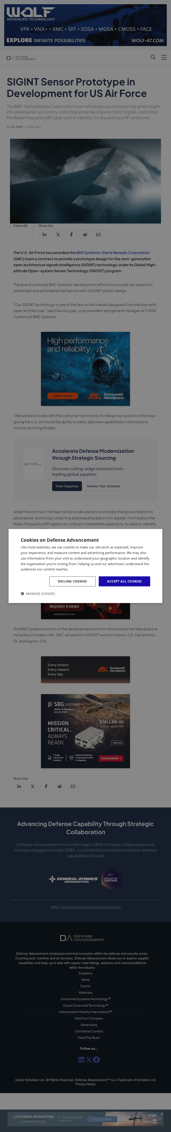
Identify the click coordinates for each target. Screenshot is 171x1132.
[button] (38, 593)
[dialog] (85, 566)
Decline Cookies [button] (72, 581)
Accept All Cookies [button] (124, 581)
